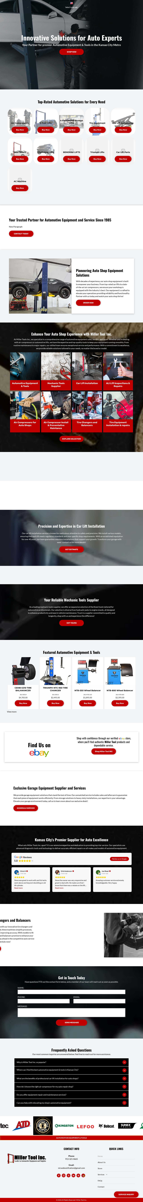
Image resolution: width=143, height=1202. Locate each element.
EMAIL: (76, 997)
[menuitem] (116, 1156)
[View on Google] (16, 872)
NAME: (21, 988)
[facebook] (59, 1176)
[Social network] (83, 1176)
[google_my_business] (78, 1176)
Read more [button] (18, 888)
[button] (11, 879)
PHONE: (21, 997)
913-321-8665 (71, 1159)
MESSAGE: (22, 1006)
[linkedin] (73, 1176)
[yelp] (68, 1176)
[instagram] (63, 1176)
